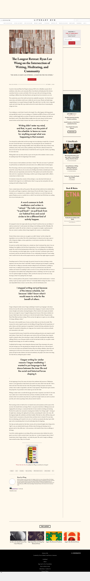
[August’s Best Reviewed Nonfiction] (54, 539)
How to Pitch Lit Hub (45, 566)
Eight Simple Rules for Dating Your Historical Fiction (36, 543)
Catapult (11, 470)
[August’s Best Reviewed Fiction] (72, 539)
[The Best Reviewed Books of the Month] (72, 203)
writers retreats (47, 470)
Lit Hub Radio (47, 23)
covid (17, 470)
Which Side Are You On (22, 465)
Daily (72, 114)
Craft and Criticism (8, 23)
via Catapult (32, 79)
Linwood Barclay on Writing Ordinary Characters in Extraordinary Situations (72, 167)
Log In (84, 23)
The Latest (45, 526)
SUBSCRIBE (72, 42)
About (45, 561)
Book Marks (72, 23)
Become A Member (38, 23)
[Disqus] (32, 502)
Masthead (45, 559)
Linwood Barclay (72, 171)
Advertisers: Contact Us (45, 568)
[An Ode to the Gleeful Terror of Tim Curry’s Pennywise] (18, 539)
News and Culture (28, 23)
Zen (53, 470)
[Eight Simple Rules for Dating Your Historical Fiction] (36, 539)
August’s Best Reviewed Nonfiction (54, 542)
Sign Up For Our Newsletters (45, 564)
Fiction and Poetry (18, 23)
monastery (22, 470)
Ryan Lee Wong (13, 84)
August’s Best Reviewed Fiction (72, 542)
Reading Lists (54, 23)
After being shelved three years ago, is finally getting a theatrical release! (72, 157)
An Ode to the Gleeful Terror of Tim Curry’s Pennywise (18, 543)
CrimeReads (79, 23)
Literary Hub (45, 20)
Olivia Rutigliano (72, 160)
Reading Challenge (63, 23)
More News (72, 131)
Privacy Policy (45, 571)
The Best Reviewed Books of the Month (72, 218)
